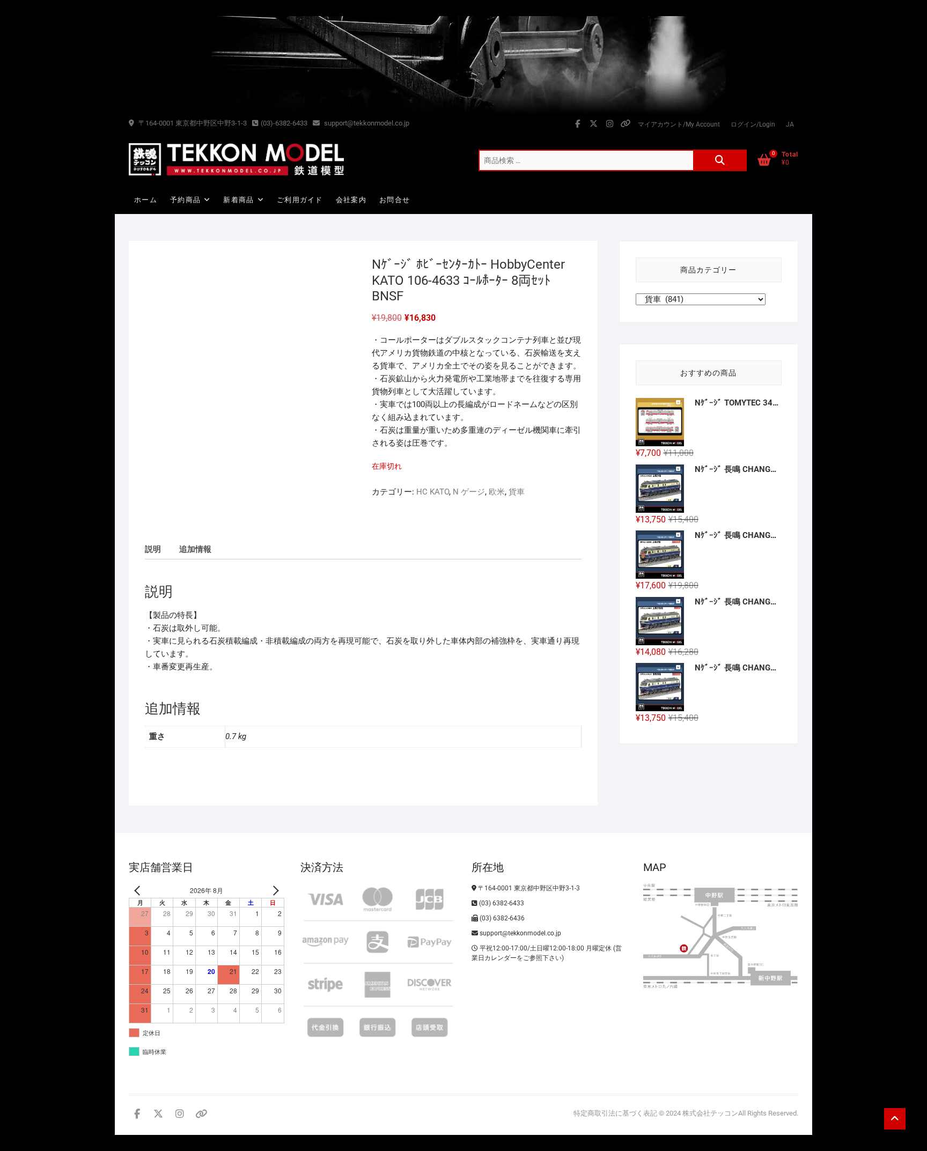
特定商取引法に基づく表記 (615, 1113)
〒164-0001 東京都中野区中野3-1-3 (192, 123)
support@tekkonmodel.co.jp (365, 123)
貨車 (517, 492)
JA (790, 124)
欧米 (497, 492)
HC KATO (432, 492)
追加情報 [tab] (195, 549)
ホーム (145, 200)
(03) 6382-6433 (500, 903)
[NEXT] (274, 891)
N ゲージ (469, 492)
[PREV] (139, 891)
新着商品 (238, 200)
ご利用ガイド (300, 200)
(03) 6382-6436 (501, 918)
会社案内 (351, 200)
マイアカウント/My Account (679, 124)
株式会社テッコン (710, 1113)
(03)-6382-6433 (284, 123)
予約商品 (185, 200)
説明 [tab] (153, 549)
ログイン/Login (753, 124)
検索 (720, 160)
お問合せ (394, 200)
